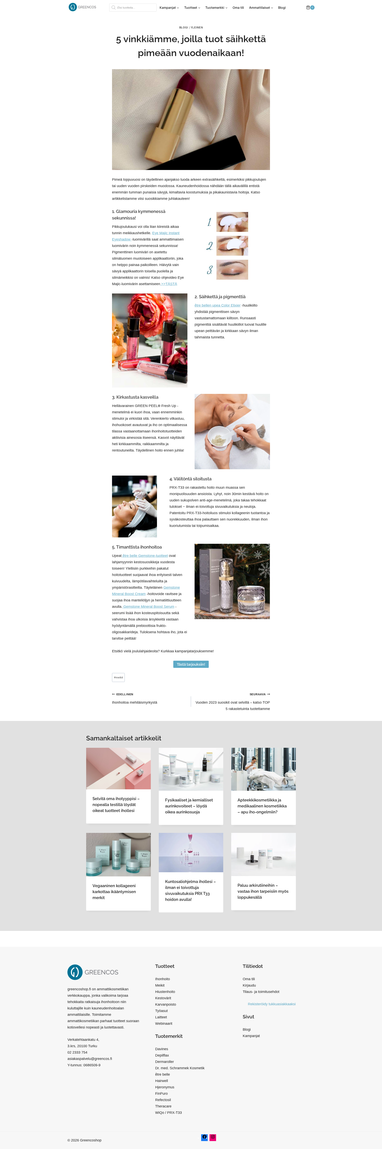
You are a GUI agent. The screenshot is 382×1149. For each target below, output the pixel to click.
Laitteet (161, 1017)
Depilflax (162, 1055)
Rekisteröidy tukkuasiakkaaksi (272, 1004)
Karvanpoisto (165, 1004)
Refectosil (163, 1100)
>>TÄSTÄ (168, 284)
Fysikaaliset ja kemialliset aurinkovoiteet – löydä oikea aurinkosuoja (189, 806)
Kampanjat (251, 1036)
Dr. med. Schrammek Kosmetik (180, 1068)
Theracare (163, 1106)
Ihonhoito (162, 979)
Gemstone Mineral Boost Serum (148, 607)
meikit (118, 677)
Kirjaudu (249, 985)
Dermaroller (164, 1062)
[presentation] (118, 768)
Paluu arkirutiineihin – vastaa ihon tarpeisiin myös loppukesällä (263, 891)
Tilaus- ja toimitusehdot (261, 992)
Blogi (282, 8)
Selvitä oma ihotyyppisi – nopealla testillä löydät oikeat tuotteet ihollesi (116, 804)
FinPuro (161, 1094)
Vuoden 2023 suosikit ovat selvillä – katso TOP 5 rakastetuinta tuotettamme (233, 702)
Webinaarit (163, 1024)
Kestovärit (163, 998)
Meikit (160, 985)
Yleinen (197, 27)
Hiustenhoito (165, 992)
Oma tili (238, 8)
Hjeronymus (164, 1087)
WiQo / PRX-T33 (168, 1113)
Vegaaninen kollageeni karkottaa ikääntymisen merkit (114, 891)
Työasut (161, 1011)
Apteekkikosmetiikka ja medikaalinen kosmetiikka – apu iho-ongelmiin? (262, 806)
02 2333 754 (77, 1052)
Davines (161, 1049)
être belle (162, 1074)
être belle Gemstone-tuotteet (145, 556)
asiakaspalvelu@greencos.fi (89, 1059)
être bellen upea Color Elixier (218, 305)
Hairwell (161, 1081)
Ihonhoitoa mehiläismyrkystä (134, 698)
